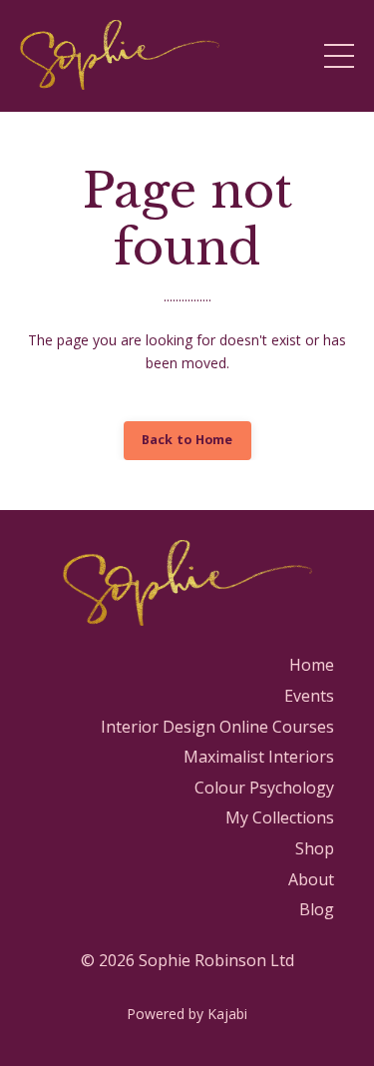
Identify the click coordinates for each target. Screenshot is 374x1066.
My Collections (279, 817)
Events (309, 696)
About (311, 879)
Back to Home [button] (187, 439)
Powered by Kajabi (187, 1013)
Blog (316, 909)
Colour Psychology (264, 788)
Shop (314, 848)
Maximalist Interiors (259, 757)
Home (311, 665)
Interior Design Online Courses (217, 727)
